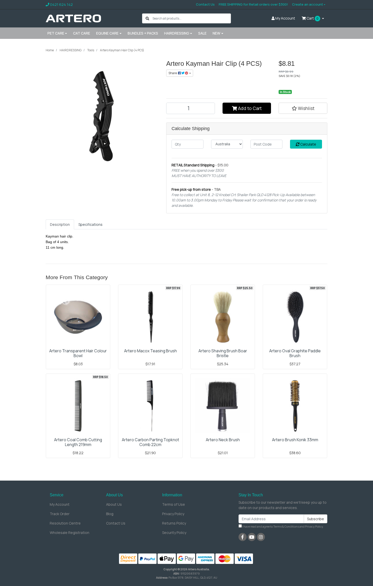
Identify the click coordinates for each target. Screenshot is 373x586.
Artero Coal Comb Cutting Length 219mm (78, 442)
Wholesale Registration (69, 532)
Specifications (90, 224)
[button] (303, 108)
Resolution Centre (65, 523)
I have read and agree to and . (283, 526)
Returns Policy (174, 523)
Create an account (307, 4)
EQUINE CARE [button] (107, 33)
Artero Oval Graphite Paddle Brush (295, 353)
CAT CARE (81, 33)
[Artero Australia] (73, 17)
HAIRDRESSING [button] (176, 33)
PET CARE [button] (55, 33)
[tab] (60, 224)
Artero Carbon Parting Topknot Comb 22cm (150, 442)
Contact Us (205, 4)
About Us (114, 504)
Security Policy (174, 532)
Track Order (60, 513)
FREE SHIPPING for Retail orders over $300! (253, 4)
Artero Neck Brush (223, 439)
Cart (312, 18)
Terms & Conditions (286, 526)
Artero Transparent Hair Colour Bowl (78, 353)
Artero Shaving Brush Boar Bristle (222, 353)
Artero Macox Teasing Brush (150, 351)
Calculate (307, 144)
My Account (60, 504)
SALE (202, 33)
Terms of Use (173, 504)
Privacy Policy (173, 513)
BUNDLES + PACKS (143, 33)
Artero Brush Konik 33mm (295, 439)
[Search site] (147, 18)
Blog (109, 513)
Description (60, 224)
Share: (173, 73)
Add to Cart (249, 108)
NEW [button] (216, 33)
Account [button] (285, 18)
